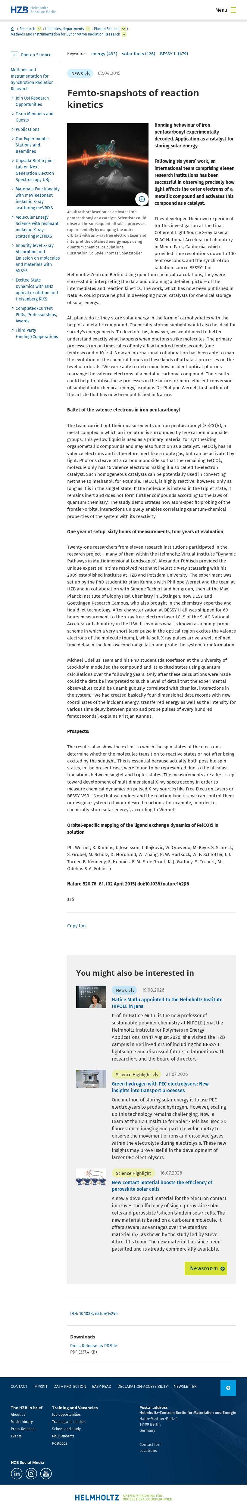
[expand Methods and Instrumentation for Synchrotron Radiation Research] (124, 34)
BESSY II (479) (174, 54)
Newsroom (204, 1268)
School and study (66, 1429)
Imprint (40, 1386)
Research (27, 29)
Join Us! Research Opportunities (32, 101)
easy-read (101, 1386)
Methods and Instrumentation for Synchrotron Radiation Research (65, 34)
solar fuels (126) (138, 54)
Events (16, 1436)
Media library (22, 1422)
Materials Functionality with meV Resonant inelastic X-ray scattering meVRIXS (38, 198)
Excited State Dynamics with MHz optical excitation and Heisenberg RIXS (37, 290)
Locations (148, 1450)
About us (18, 1414)
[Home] (33, 9)
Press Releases (23, 1429)
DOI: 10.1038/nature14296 (93, 1313)
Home (12, 28)
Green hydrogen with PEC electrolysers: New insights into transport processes (160, 1087)
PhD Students (63, 1436)
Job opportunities (66, 1414)
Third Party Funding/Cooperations (37, 333)
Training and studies (69, 1422)
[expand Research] (39, 28)
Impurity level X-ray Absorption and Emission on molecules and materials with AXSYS (38, 258)
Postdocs (59, 1443)
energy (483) (104, 54)
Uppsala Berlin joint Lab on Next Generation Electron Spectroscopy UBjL (35, 170)
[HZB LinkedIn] (17, 1474)
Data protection (70, 1386)
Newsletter (185, 1386)
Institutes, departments (64, 29)
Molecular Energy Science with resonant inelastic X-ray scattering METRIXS (37, 227)
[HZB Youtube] (46, 1474)
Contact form (151, 1444)
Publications (27, 129)
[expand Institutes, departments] (88, 28)
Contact (19, 1386)
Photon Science (107, 29)
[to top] (228, 1388)
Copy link (77, 925)
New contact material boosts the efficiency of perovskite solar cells (162, 1186)
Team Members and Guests (34, 117)
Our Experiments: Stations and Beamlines (32, 145)
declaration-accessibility (142, 1386)
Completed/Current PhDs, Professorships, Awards (36, 315)
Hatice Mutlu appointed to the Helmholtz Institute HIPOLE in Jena (167, 1003)
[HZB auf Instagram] (31, 1474)
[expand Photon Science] (123, 28)
